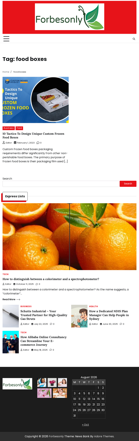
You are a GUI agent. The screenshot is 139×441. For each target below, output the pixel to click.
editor (9, 142)
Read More (9, 299)
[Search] (133, 38)
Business (9, 128)
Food (19, 128)
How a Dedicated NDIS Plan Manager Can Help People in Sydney (109, 315)
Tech (5, 274)
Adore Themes (104, 436)
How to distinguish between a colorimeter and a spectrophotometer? (51, 279)
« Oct (85, 425)
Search (7, 179)
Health (93, 307)
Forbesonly (56, 436)
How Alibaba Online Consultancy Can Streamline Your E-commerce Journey (44, 341)
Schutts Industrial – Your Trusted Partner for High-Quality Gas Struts (44, 315)
